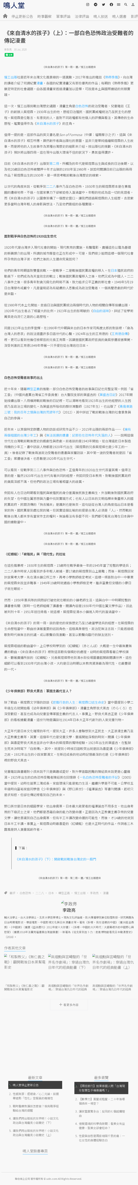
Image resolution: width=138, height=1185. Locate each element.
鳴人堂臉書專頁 (35, 1150)
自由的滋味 (101, 310)
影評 (134, 16)
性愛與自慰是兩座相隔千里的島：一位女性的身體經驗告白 (102, 1138)
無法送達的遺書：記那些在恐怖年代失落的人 (78, 435)
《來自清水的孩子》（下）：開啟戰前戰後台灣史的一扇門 (55, 859)
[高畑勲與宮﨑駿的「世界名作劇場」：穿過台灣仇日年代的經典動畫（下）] (69, 968)
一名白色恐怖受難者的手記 (98, 777)
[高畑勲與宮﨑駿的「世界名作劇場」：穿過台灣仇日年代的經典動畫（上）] (113, 968)
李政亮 (8, 49)
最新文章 (35, 1077)
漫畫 (106, 893)
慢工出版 (80, 893)
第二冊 (54, 163)
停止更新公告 (22, 16)
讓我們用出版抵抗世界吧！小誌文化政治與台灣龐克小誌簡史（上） (36, 1132)
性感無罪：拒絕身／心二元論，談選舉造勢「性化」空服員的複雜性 (36, 1096)
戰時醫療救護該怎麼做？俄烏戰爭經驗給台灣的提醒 (36, 1108)
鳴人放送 (100, 16)
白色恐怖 (25, 893)
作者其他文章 (15, 947)
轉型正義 (64, 893)
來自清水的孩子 (47, 123)
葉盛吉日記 (108, 394)
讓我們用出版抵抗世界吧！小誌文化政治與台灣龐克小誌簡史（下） (36, 1120)
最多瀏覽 (101, 1077)
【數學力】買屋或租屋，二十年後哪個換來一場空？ (102, 1101)
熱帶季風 (111, 77)
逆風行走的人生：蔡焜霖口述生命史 (78, 702)
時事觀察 (44, 16)
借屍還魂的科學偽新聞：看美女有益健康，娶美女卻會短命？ (102, 1125)
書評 (12, 893)
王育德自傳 (120, 333)
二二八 (39, 893)
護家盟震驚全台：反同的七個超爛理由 (102, 1113)
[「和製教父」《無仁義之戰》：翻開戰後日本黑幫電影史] (25, 968)
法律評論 (82, 16)
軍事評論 (63, 16)
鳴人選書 (119, 16)
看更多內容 (71, 1005)
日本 (51, 893)
